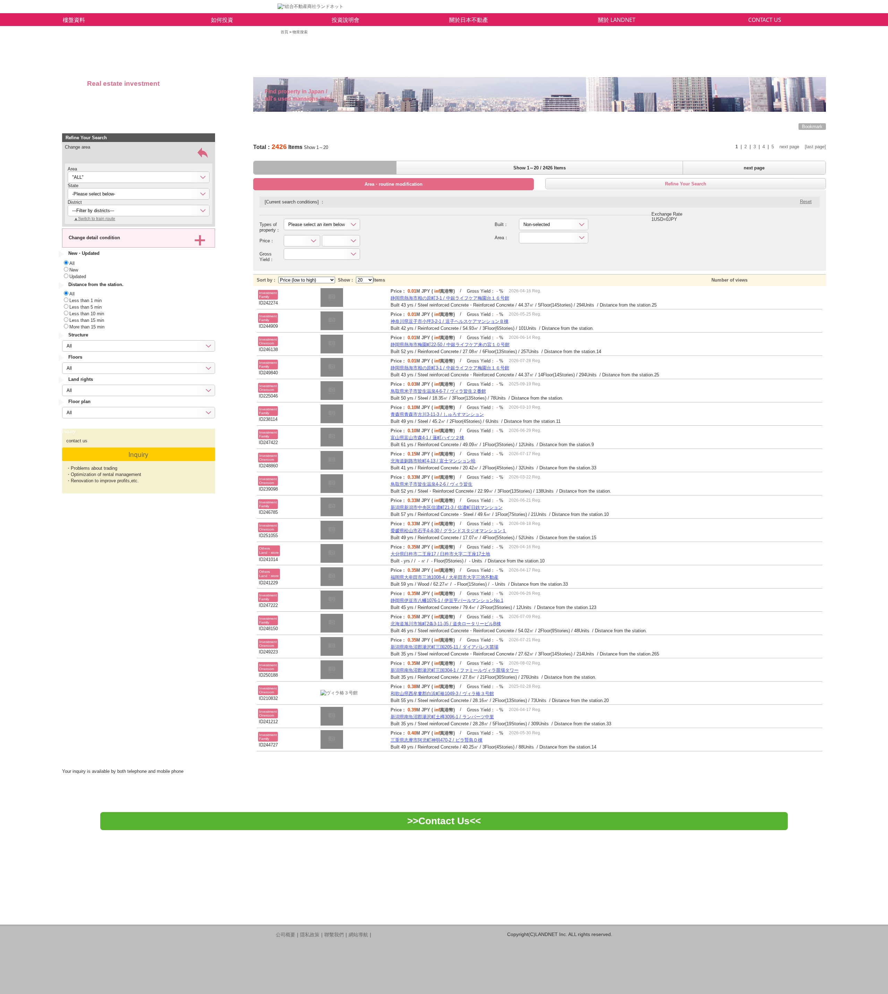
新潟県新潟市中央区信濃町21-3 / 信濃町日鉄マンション (447, 507)
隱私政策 (309, 934)
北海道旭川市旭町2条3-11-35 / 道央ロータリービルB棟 (446, 623)
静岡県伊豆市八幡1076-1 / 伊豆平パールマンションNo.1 (447, 600)
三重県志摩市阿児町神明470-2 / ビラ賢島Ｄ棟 (437, 740)
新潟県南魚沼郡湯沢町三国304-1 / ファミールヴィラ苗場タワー (455, 670)
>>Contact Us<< (444, 821)
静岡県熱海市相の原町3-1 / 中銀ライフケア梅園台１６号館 (450, 298)
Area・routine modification (393, 184)
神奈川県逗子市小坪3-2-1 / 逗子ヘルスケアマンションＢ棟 (450, 321)
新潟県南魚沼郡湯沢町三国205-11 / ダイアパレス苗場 (444, 647)
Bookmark (812, 126)
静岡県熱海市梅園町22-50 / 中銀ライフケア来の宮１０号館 (450, 344)
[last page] (815, 146)
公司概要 (285, 934)
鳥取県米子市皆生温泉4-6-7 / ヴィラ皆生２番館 (438, 391)
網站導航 (358, 934)
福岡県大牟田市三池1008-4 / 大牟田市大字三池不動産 (444, 577)
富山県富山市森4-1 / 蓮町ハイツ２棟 (427, 437)
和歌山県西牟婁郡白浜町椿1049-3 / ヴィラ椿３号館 (442, 693)
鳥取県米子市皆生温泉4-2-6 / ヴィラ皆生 (431, 484)
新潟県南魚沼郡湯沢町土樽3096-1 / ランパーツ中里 (442, 716)
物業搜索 (300, 32)
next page (789, 146)
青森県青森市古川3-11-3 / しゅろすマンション (437, 414)
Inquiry (138, 454)
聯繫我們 (334, 934)
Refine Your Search (685, 183)
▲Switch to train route (94, 218)
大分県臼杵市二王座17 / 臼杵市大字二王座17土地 (440, 554)
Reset (806, 201)
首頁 (284, 32)
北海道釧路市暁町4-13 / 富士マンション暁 (433, 460)
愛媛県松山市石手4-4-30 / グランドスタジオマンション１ (448, 530)
